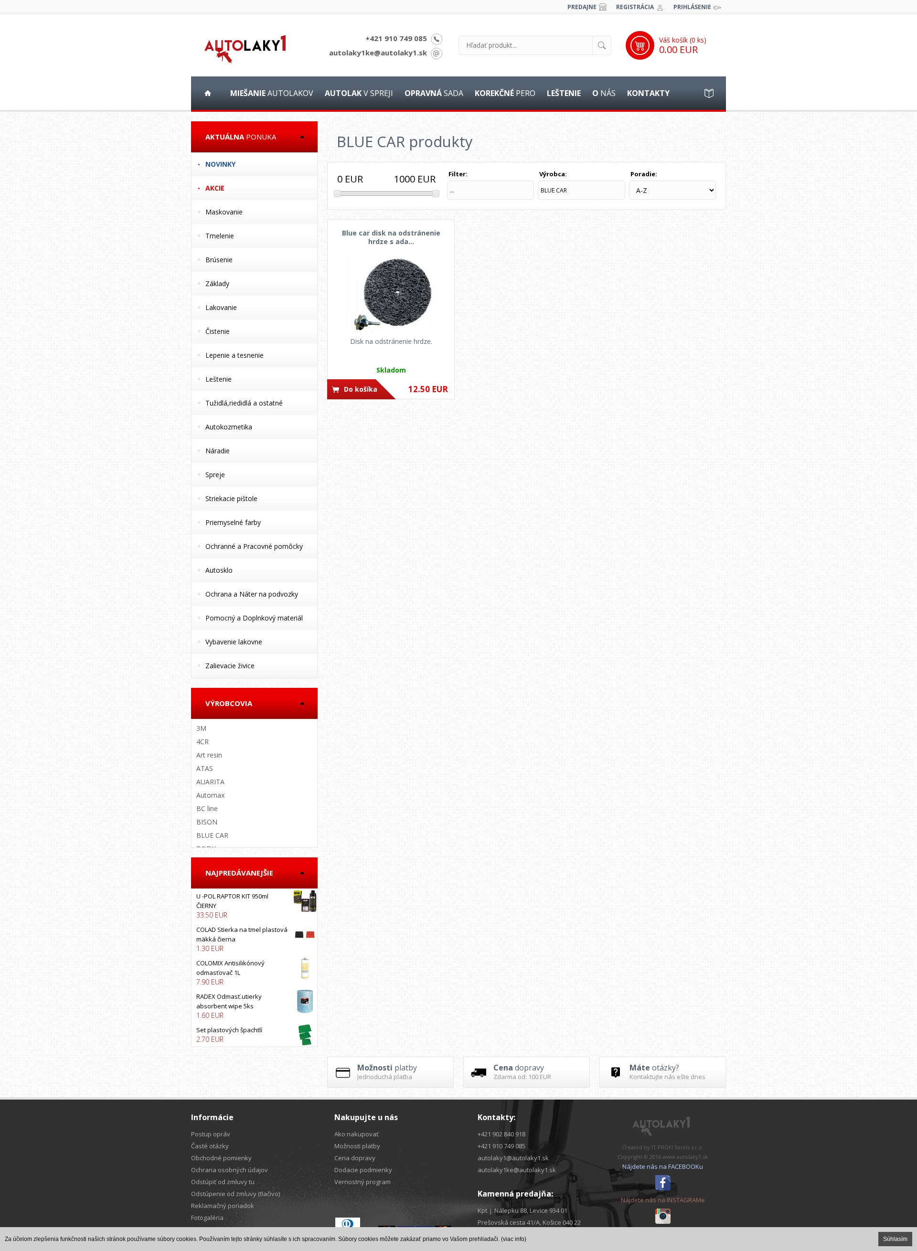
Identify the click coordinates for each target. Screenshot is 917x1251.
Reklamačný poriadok (222, 1205)
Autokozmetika (228, 426)
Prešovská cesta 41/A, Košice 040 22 (529, 1222)
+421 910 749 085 (396, 38)
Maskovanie (224, 211)
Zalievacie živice (230, 665)
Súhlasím (895, 1239)
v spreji (359, 93)
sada (434, 93)
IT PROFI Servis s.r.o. (677, 1147)
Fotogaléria (207, 1217)
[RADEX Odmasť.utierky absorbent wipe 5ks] (254, 1006)
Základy (217, 283)
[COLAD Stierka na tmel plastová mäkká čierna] (254, 939)
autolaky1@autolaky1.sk (513, 1158)
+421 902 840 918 (501, 1134)
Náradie (217, 450)
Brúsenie (219, 259)
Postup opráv (210, 1134)
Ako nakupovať (356, 1134)
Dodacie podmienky (363, 1169)
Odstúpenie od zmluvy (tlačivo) (235, 1193)
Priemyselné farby (233, 522)
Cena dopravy (354, 1158)
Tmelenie (219, 235)
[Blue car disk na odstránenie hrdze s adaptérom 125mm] (391, 293)
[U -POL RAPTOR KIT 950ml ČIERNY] (254, 905)
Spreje (215, 474)
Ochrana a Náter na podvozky (251, 594)
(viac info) (513, 1239)
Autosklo (219, 570)
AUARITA (210, 781)
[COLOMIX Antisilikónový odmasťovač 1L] (254, 972)
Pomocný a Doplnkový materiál (254, 617)
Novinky (220, 164)
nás (604, 93)
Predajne (582, 7)
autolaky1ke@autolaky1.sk (378, 52)
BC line (207, 808)
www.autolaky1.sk (685, 1156)
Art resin (209, 754)
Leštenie (218, 379)
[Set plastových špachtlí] (254, 1035)
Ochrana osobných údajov (229, 1169)
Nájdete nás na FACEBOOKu (662, 1166)
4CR (202, 741)
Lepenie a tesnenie (234, 355)
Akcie (214, 187)
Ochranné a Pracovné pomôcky (254, 546)
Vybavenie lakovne (233, 641)
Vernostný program (362, 1181)
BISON (206, 821)
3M (201, 728)
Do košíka (360, 389)
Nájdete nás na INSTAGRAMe (663, 1200)
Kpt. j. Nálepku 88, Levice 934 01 (522, 1210)
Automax (210, 795)
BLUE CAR (212, 835)
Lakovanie (221, 307)
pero (505, 93)
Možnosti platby (357, 1146)
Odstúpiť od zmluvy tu (223, 1181)
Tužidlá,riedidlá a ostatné (244, 402)
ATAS (204, 768)
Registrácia (635, 7)
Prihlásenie (692, 7)
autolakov (271, 93)
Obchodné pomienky (221, 1158)
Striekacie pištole (231, 498)
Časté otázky (210, 1146)
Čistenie (217, 331)
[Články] (709, 93)
